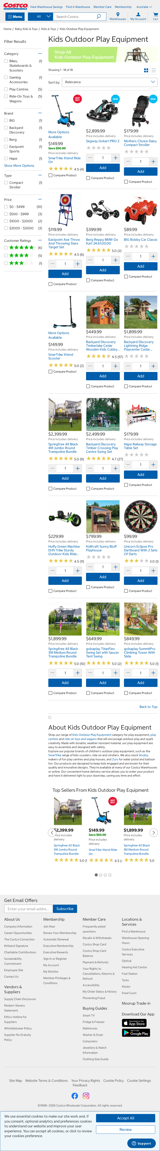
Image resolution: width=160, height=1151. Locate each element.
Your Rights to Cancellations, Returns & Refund (99, 974)
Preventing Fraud (94, 998)
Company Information (18, 926)
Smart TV (89, 1015)
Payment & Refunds (96, 962)
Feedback (80, 1085)
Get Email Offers (21, 900)
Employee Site (13, 970)
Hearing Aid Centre (134, 967)
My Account (51, 965)
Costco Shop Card (94, 944)
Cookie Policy (113, 1080)
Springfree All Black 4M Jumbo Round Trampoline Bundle (67, 849)
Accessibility (91, 985)
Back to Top (149, 707)
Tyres (125, 980)
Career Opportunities (18, 933)
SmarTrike (54, 755)
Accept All (125, 1118)
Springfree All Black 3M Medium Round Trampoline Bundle (137, 849)
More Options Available (58, 134)
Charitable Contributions (20, 952)
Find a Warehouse (133, 931)
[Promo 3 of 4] (105, 875)
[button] (101, 17)
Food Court (129, 993)
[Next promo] (154, 833)
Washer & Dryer (93, 1035)
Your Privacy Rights (85, 1080)
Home (7, 29)
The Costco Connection (19, 939)
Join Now (49, 926)
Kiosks (126, 986)
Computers (90, 1041)
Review (126, 1129)
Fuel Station (130, 974)
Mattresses (90, 1028)
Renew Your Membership (59, 933)
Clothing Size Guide (96, 1059)
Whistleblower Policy (18, 1028)
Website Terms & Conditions (46, 1080)
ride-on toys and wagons (81, 739)
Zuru (115, 759)
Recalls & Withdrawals (97, 938)
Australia (142, 7)
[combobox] (40, 16)
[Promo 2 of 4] (100, 875)
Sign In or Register (55, 959)
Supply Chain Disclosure (20, 999)
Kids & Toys (48, 29)
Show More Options (19, 165)
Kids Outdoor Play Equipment (79, 29)
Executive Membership (58, 946)
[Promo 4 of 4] (109, 875)
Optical (126, 961)
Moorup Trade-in (136, 1003)
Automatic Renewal (56, 939)
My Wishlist (50, 971)
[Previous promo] (52, 833)
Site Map (15, 1080)
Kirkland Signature (16, 946)
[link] (65, 126)
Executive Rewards (55, 952)
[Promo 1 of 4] (96, 875)
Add (102, 167)
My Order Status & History (100, 991)
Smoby (143, 755)
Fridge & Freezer (94, 1022)
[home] (16, 6)
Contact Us (11, 976)
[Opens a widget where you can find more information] (141, 1144)
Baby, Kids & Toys (26, 29)
